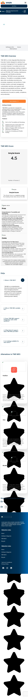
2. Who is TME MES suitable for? (12, 308)
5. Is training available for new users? (11, 341)
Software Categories (6, 536)
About (2, 533)
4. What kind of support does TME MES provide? (11, 331)
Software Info (10, 47)
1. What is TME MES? (10, 280)
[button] (25, 2)
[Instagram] (7, 568)
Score (19, 47)
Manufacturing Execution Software (12, 11)
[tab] (14, 280)
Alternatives (13, 49)
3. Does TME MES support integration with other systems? (11, 320)
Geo (4, 420)
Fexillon (5, 375)
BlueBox (5, 465)
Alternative (3, 538)
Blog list (3, 541)
